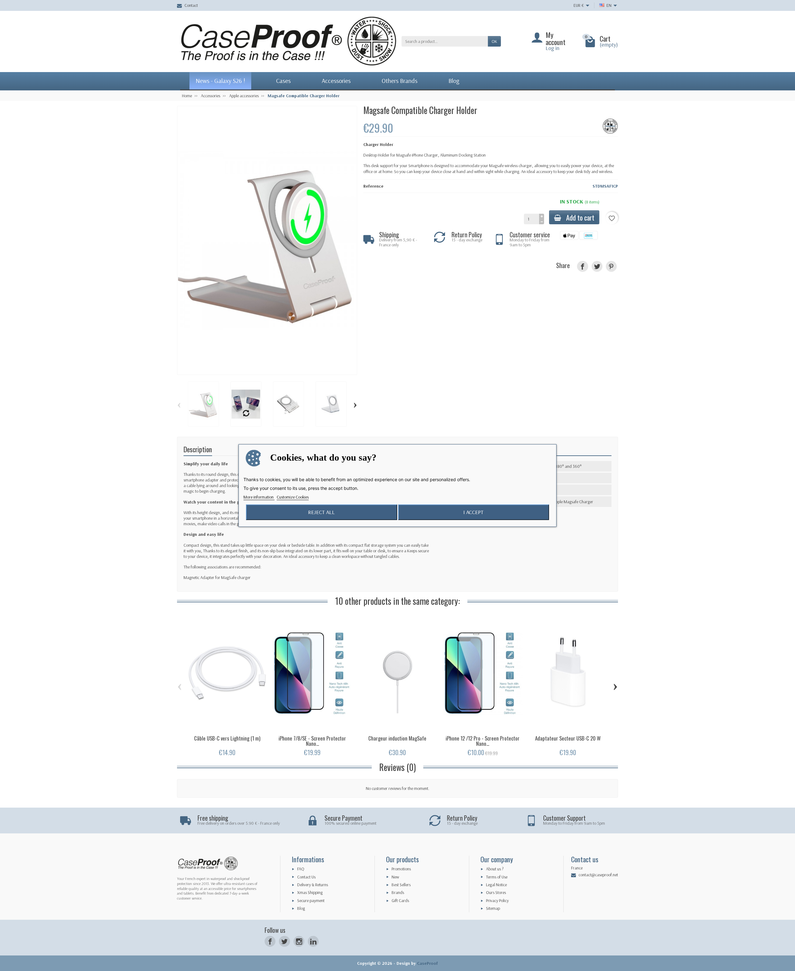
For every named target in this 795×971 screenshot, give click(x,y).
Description (198, 449)
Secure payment (311, 900)
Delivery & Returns (312, 884)
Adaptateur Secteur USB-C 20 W (568, 738)
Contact (191, 5)
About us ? (495, 869)
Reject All (321, 512)
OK (494, 41)
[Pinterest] (611, 266)
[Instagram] (298, 941)
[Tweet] (597, 266)
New (395, 877)
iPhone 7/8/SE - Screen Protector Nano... (312, 740)
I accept (473, 512)
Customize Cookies (293, 497)
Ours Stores (496, 892)
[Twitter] (284, 941)
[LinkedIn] (313, 941)
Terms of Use (496, 877)
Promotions (401, 869)
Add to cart (580, 217)
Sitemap (493, 908)
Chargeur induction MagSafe (397, 738)
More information (259, 497)
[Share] (582, 266)
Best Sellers (401, 884)
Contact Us (306, 877)
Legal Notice (496, 884)
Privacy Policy (497, 900)
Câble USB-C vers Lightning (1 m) (227, 738)
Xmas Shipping (310, 892)
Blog (301, 908)
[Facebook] (270, 941)
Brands (398, 892)
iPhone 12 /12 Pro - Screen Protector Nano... (483, 740)
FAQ (300, 869)
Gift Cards (400, 900)
